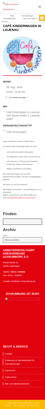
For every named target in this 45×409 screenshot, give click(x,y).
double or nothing (28, 406)
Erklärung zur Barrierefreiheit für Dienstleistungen (19, 362)
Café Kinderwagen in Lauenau (23, 112)
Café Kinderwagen (16, 131)
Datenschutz (10, 377)
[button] (42, 18)
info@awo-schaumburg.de (23, 281)
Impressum (10, 370)
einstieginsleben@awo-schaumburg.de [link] (21, 198)
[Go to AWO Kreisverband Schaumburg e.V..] (2, 16)
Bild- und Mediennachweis (17, 384)
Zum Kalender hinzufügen (17, 97)
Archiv (5, 236)
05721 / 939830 (18, 272)
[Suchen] (39, 222)
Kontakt (8, 354)
